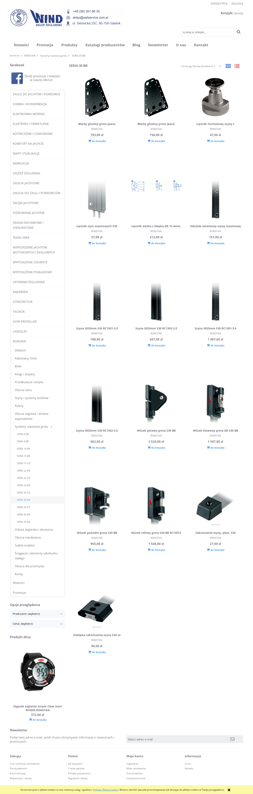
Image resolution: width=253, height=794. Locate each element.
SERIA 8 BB (23, 441)
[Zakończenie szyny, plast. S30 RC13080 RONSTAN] (215, 506)
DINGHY (20, 350)
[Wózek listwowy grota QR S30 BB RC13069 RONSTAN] (215, 404)
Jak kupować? (75, 763)
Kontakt (189, 768)
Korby (19, 574)
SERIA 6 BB (23, 434)
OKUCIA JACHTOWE (26, 183)
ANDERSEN (20, 292)
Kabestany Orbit (26, 358)
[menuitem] (21, 45)
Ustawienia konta (135, 778)
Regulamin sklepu (78, 778)
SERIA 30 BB (23, 500)
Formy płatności (18, 768)
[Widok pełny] (237, 66)
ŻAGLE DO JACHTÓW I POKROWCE (36, 94)
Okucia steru (23, 390)
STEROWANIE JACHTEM (28, 213)
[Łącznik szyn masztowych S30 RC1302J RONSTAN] (97, 200)
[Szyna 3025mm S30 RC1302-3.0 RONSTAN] (97, 404)
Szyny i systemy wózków (31, 398)
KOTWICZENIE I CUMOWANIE (33, 134)
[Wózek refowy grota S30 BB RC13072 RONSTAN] (156, 506)
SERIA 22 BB (23, 470)
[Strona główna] (67, 17)
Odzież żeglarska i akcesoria (34, 529)
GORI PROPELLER (25, 321)
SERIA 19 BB (23, 456)
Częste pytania (76, 768)
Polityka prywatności (79, 773)
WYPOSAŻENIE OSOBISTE (30, 262)
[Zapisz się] (232, 739)
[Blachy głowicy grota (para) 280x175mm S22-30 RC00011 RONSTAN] (97, 97)
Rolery (19, 406)
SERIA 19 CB (23, 463)
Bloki (18, 366)
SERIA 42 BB (23, 514)
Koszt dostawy (17, 773)
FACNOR (19, 312)
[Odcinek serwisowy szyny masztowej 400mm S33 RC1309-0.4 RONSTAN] (215, 200)
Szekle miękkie (25, 545)
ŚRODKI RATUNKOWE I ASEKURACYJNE (28, 225)
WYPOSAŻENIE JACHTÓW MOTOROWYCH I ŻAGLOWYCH (34, 249)
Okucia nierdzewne (28, 537)
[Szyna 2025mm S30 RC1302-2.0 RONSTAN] (156, 302)
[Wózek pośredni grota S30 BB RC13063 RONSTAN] (97, 506)
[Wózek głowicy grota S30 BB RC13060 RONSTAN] (156, 404)
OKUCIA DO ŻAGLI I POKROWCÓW (36, 193)
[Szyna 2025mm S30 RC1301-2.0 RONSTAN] (97, 302)
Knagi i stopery (25, 374)
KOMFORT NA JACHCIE (28, 144)
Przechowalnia (134, 773)
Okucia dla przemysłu (29, 566)
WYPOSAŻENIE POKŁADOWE (32, 272)
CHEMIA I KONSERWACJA (30, 104)
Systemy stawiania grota (31, 426)
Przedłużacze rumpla (29, 382)
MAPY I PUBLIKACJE (26, 153)
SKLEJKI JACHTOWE (26, 203)
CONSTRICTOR (22, 302)
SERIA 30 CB (23, 507)
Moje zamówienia (136, 768)
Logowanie (132, 763)
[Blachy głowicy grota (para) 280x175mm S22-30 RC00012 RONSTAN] (156, 97)
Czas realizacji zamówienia (25, 763)
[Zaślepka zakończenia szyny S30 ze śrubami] (97, 609)
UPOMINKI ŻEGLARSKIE (29, 282)
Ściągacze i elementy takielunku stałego (36, 555)
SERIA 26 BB (23, 485)
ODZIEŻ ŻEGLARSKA (26, 173)
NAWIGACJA (21, 163)
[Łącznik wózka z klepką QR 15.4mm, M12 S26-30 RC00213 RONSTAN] (156, 200)
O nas (188, 763)
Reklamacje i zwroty (21, 778)
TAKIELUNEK (21, 237)
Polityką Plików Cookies (105, 789)
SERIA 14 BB (23, 448)
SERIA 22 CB (23, 478)
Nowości (19, 583)
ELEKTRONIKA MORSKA (29, 114)
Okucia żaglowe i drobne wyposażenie (31, 416)
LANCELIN (19, 331)
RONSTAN (19, 341)
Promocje (19, 593)
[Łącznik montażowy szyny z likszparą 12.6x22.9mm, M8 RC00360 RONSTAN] (215, 97)
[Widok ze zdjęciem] (228, 66)
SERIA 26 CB (23, 492)
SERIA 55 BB (23, 522)
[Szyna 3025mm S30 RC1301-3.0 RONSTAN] (215, 302)
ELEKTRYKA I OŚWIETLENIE (31, 124)
